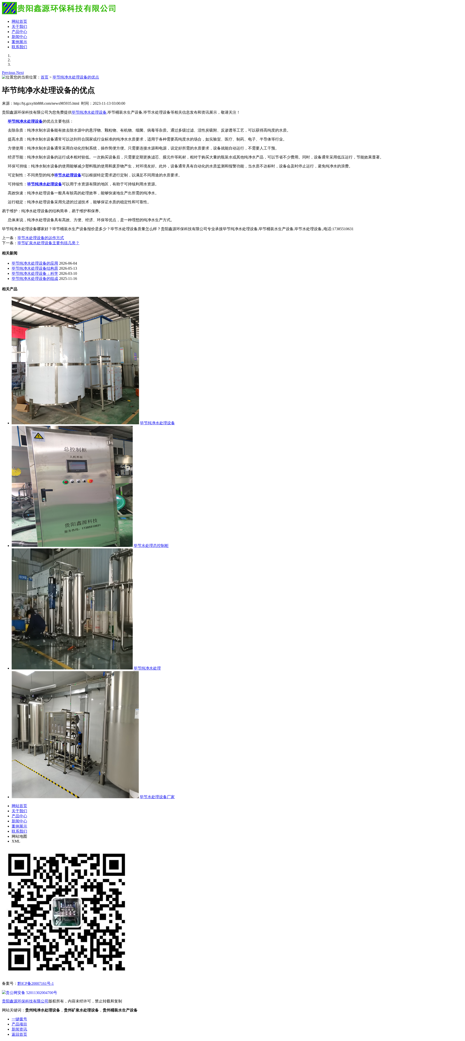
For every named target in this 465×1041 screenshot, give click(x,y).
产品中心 (19, 32)
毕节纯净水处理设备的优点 (76, 77)
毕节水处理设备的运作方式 (40, 238)
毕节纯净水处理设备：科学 (35, 273)
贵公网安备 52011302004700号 (31, 993)
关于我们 (19, 26)
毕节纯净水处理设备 (89, 112)
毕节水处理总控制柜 (151, 546)
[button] (9, 73)
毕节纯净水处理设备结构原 (35, 268)
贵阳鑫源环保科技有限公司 (25, 1001)
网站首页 (19, 21)
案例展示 (19, 42)
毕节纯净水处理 (147, 668)
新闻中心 (19, 37)
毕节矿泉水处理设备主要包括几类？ (48, 243)
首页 (44, 77)
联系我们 (19, 47)
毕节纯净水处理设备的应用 (35, 263)
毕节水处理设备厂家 (157, 797)
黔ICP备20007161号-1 (35, 983)
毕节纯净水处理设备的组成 (35, 278)
